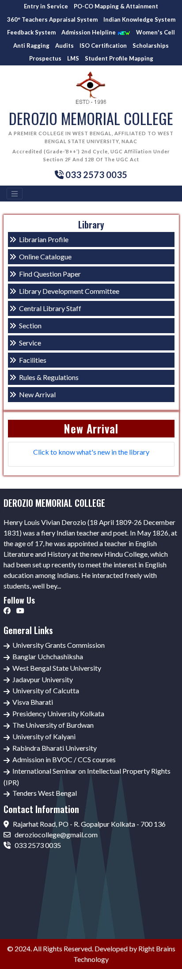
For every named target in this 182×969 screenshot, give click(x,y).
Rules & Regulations (49, 377)
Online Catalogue (45, 256)
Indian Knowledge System (139, 19)
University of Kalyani (44, 736)
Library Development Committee (69, 291)
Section (30, 325)
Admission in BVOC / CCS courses (64, 759)
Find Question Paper (50, 274)
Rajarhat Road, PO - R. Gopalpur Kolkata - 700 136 (88, 824)
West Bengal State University (56, 668)
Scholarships (151, 45)
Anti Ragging (31, 45)
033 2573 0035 (37, 845)
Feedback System (31, 32)
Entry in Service (46, 6)
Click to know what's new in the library (91, 452)
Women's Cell (155, 32)
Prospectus (45, 58)
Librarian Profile (43, 239)
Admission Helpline (89, 32)
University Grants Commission (58, 645)
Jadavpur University (42, 679)
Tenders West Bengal (44, 793)
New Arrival (37, 394)
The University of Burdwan (53, 725)
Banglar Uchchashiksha (47, 656)
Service (30, 342)
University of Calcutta (45, 690)
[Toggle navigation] (15, 193)
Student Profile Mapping (119, 58)
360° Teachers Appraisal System (52, 19)
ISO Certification (103, 45)
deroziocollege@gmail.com (55, 834)
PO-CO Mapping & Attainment (116, 6)
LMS (73, 58)
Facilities (32, 360)
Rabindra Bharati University (54, 748)
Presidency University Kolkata (58, 713)
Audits (64, 45)
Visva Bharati (32, 702)
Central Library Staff (50, 308)
